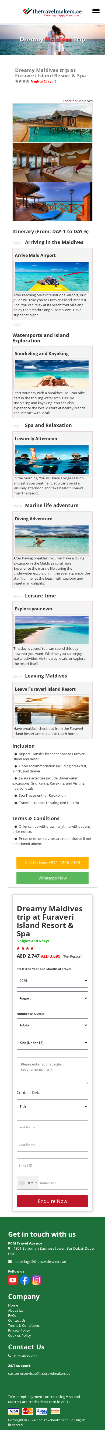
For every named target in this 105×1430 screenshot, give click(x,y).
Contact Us (17, 1320)
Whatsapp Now (52, 878)
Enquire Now (52, 1201)
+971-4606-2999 (25, 1355)
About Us (15, 1310)
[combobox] (27, 1183)
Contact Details (30, 1092)
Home (13, 1305)
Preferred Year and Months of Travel (44, 969)
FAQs (12, 1315)
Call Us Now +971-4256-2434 (52, 862)
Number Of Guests (30, 1014)
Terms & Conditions (24, 1325)
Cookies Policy (19, 1335)
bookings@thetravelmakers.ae (40, 1261)
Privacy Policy (19, 1330)
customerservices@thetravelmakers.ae (39, 1373)
